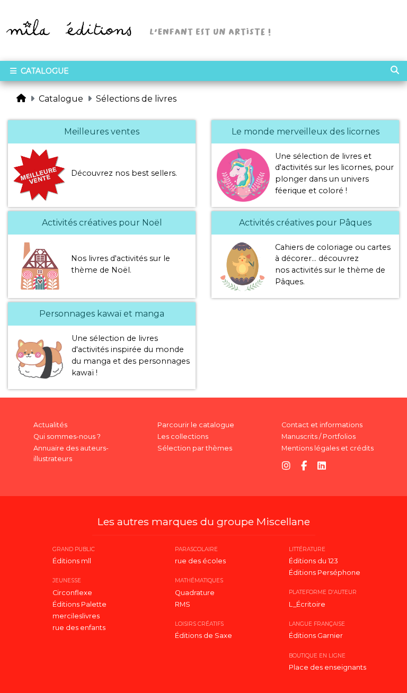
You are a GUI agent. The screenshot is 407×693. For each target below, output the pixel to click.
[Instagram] (286, 466)
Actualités (50, 425)
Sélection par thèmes (194, 448)
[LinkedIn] (321, 466)
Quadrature (195, 593)
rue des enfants (78, 628)
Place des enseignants (327, 667)
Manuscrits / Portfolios (318, 436)
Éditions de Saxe (203, 636)
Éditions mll (71, 561)
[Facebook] (304, 466)
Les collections (182, 436)
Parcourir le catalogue (195, 425)
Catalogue (44, 71)
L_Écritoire (307, 604)
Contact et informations (321, 425)
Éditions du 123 (313, 561)
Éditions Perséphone (324, 573)
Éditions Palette (79, 604)
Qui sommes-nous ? (67, 436)
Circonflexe (72, 593)
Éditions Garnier (316, 636)
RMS (182, 604)
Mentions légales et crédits (327, 448)
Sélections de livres (136, 99)
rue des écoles (200, 561)
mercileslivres (76, 616)
